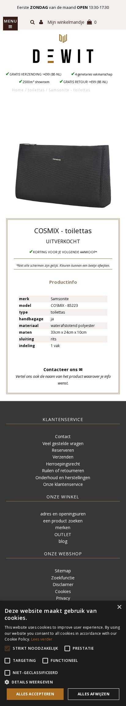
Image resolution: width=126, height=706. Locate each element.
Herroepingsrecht (63, 464)
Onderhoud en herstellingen (62, 477)
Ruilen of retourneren (63, 470)
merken (62, 527)
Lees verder (42, 639)
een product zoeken (63, 521)
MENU (10, 21)
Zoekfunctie (63, 578)
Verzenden (63, 457)
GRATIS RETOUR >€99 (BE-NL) (85, 82)
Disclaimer (63, 584)
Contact (63, 436)
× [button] (119, 607)
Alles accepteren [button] (35, 694)
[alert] (63, 653)
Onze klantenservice (63, 484)
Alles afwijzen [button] (94, 694)
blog (63, 541)
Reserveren (63, 450)
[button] (63, 282)
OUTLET (62, 534)
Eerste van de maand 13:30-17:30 (63, 7)
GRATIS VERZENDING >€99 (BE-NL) (35, 74)
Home (18, 90)
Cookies (63, 591)
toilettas (36, 90)
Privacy (63, 598)
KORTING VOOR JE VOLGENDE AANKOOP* (65, 252)
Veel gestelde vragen (63, 443)
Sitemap (63, 571)
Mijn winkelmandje (72, 22)
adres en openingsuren (63, 514)
